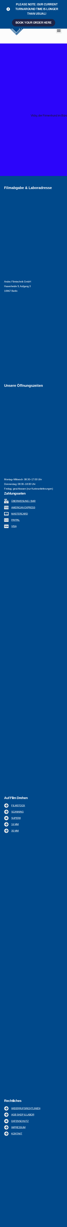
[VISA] (6, 526)
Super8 (16, 818)
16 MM (15, 824)
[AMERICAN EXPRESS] (6, 507)
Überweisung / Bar (23, 501)
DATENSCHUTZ (20, 1121)
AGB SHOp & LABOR (22, 1114)
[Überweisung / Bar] (6, 501)
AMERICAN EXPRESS (23, 507)
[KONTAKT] (6, 1133)
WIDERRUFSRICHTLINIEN (25, 1108)
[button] (59, 30)
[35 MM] (6, 831)
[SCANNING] (6, 812)
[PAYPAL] (6, 520)
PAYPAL (15, 520)
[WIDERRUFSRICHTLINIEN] (6, 1108)
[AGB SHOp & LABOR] (6, 1115)
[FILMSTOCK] (6, 805)
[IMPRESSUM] (6, 1127)
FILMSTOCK (18, 805)
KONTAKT (16, 1133)
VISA (13, 526)
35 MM (15, 830)
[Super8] (6, 818)
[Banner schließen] (63, 4)
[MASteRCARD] (6, 514)
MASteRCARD (19, 513)
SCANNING (17, 811)
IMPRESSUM (18, 1127)
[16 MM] (6, 824)
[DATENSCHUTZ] (6, 1121)
